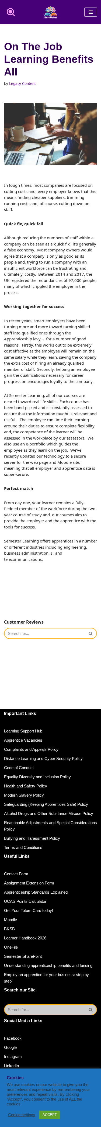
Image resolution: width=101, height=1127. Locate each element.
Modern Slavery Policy (24, 795)
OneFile (11, 947)
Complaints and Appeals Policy (31, 749)
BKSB (9, 929)
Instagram (13, 1056)
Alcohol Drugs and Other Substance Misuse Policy (48, 813)
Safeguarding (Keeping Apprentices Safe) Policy (46, 804)
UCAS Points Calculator (25, 901)
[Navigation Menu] (90, 12)
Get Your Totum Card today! (28, 910)
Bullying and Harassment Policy (32, 838)
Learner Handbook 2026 (25, 938)
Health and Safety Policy (25, 786)
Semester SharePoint (23, 956)
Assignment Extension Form (29, 883)
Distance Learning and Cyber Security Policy (43, 758)
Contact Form (16, 874)
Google (10, 1047)
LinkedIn (11, 1065)
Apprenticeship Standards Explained (36, 892)
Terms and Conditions (23, 847)
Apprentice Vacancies (23, 740)
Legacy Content (22, 83)
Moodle (10, 919)
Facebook (13, 1038)
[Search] (11, 12)
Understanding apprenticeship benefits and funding (48, 965)
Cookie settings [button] (21, 1115)
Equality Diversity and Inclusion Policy (37, 777)
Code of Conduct (19, 767)
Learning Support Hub (23, 731)
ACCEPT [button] (50, 1115)
